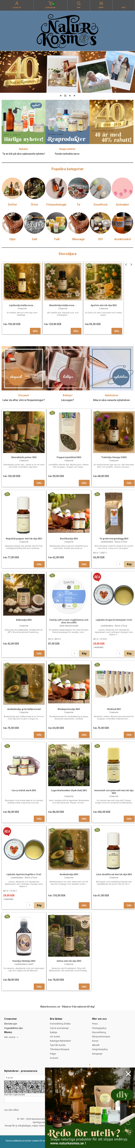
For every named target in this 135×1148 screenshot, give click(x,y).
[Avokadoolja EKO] (52, 829)
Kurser (95, 1041)
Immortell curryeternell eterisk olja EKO (114, 791)
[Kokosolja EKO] (7, 575)
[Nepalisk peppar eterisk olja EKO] (7, 493)
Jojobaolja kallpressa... (22, 305)
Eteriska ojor (10, 1024)
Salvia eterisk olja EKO (69, 961)
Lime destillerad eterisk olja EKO (114, 874)
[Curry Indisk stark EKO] (7, 745)
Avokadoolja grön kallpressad (24, 709)
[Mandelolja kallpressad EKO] (48, 265)
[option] (22, 298)
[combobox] (11, 1037)
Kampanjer (97, 1054)
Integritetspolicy (100, 1049)
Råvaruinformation (101, 1036)
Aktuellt (95, 1045)
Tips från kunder (58, 1045)
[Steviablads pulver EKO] (7, 412)
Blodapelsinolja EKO (69, 709)
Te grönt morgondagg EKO (113, 538)
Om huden (55, 1036)
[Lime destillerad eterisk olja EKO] (97, 829)
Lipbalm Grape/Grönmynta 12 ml (114, 620)
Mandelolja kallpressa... (62, 305)
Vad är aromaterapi (59, 1028)
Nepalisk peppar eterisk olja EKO (24, 538)
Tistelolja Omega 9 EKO (114, 457)
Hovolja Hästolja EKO (23, 961)
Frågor (53, 1054)
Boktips (53, 1032)
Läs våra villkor (11, 1110)
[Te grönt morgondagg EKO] (97, 493)
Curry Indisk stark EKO (24, 790)
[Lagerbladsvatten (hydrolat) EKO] (52, 745)
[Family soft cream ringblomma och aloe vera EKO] (52, 575)
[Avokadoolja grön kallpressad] (7, 664)
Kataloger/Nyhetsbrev (60, 1041)
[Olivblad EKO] (97, 664)
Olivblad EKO (114, 709)
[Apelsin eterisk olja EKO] (89, 265)
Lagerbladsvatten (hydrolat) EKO (69, 790)
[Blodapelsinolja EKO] (52, 664)
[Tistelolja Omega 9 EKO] (97, 412)
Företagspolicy (99, 1028)
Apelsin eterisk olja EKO (104, 305)
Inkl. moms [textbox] (9, 1037)
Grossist (54, 1058)
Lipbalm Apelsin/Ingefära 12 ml (24, 874)
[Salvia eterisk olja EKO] (52, 916)
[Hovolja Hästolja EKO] (7, 916)
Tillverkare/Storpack (59, 1049)
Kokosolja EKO (24, 620)
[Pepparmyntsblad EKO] (52, 412)
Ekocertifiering (99, 1032)
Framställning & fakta (60, 1024)
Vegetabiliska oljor (13, 1028)
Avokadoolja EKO (69, 874)
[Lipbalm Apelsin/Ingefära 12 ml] (7, 831)
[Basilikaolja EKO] (52, 493)
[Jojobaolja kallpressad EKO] (7, 265)
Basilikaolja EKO (69, 538)
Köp (129, 564)
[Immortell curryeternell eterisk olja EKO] (97, 745)
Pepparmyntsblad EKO (69, 457)
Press (95, 1024)
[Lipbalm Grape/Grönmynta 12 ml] (97, 577)
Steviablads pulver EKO (24, 457)
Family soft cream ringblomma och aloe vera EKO (68, 621)
